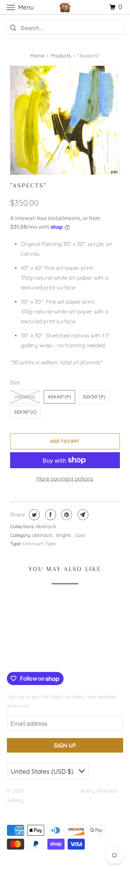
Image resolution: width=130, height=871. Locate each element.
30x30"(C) (25, 412)
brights (64, 535)
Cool (80, 535)
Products (61, 55)
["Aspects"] (65, 120)
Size (15, 382)
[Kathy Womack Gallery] (65, 7)
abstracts (43, 535)
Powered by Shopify (30, 809)
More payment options (64, 478)
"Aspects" (28, 185)
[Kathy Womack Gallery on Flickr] (44, 657)
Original (25, 397)
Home (37, 55)
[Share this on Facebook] (49, 514)
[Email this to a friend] (82, 514)
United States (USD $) (43, 771)
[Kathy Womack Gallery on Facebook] (15, 657)
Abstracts (46, 526)
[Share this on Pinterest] (66, 514)
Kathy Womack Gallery (52, 790)
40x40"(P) (59, 397)
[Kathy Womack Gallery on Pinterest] (33, 657)
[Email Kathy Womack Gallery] (55, 657)
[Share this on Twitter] (33, 514)
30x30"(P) (94, 397)
